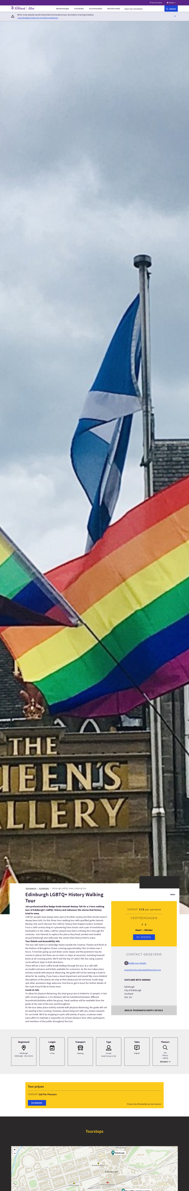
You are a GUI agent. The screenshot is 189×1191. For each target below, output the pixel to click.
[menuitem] (63, 8)
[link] (171, 8)
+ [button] (15, 1149)
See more (164, 1061)
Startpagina (31, 888)
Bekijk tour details (137, 963)
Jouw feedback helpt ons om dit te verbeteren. (37, 18)
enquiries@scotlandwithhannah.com (142, 969)
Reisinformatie (113, 8)
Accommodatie (95, 8)
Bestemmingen (62, 8)
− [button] (15, 1153)
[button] (175, 16)
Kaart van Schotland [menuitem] (133, 8)
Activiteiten (79, 8)
